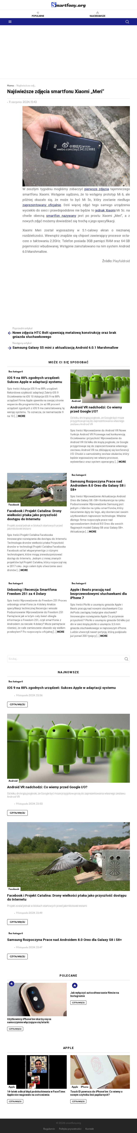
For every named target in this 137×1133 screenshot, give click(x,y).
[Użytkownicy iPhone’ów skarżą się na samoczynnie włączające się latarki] (37, 999)
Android (76, 401)
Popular (11, 983)
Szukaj (126, 660)
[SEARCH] (127, 21)
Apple (12, 1086)
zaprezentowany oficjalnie (41, 205)
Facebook (14, 504)
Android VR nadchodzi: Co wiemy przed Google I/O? (96, 409)
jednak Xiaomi (105, 210)
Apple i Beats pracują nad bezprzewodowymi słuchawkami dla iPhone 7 (98, 594)
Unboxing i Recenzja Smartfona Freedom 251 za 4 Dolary (32, 592)
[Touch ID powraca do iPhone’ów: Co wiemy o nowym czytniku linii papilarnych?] (100, 1072)
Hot (74, 985)
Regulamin (49, 1128)
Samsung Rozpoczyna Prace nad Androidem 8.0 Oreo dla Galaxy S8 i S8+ (97, 485)
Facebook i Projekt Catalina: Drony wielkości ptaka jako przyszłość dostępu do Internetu (34, 515)
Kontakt (89, 1128)
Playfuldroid (121, 261)
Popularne (38, 15)
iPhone (84, 1086)
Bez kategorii (16, 371)
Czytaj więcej (17, 704)
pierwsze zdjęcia (96, 189)
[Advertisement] (68, 52)
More (21, 416)
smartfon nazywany (61, 216)
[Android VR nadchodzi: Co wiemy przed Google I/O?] (100, 386)
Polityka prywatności (70, 1128)
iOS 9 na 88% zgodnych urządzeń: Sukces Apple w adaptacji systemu (34, 380)
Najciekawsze (97, 15)
